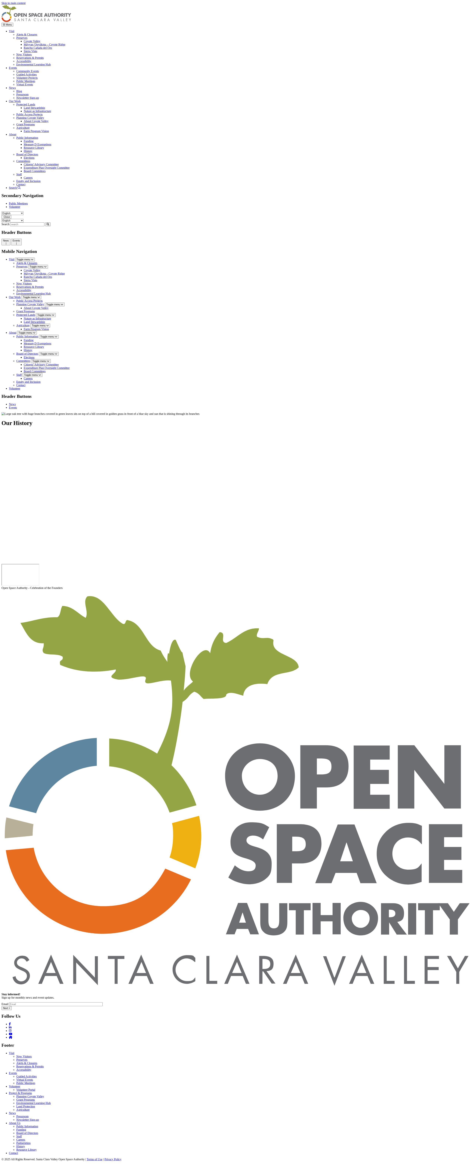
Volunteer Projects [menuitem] (27, 77)
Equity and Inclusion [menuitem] (28, 181)
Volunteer (14, 206)
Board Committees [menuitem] (35, 171)
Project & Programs (20, 1093)
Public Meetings (18, 203)
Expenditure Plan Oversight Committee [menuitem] (47, 167)
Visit (11, 259)
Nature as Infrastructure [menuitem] (37, 111)
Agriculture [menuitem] (23, 127)
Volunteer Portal (25, 1089)
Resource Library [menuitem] (34, 147)
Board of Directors (27, 353)
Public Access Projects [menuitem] (29, 114)
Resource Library (34, 346)
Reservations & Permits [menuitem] (30, 57)
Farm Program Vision (36, 329)
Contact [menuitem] (20, 184)
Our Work (15, 297)
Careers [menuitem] (28, 177)
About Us (14, 1123)
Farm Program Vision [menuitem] (36, 131)
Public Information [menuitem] (27, 137)
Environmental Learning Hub (33, 293)
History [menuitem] (28, 151)
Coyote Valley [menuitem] (32, 41)
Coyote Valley (32, 270)
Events (13, 407)
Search (5, 224)
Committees (23, 360)
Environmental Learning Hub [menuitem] (33, 64)
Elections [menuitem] (29, 157)
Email (4, 1004)
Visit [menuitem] (11, 31)
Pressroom (22, 1116)
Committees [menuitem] (23, 161)
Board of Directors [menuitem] (27, 154)
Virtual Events (24, 1079)
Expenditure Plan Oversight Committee (47, 367)
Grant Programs (25, 311)
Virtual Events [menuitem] (24, 84)
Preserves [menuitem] (21, 37)
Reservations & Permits (30, 286)
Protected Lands (25, 314)
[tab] (5, 242)
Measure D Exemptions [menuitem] (37, 144)
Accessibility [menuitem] (23, 61)
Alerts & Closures (26, 263)
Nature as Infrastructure (37, 318)
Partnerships (23, 1143)
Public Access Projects (29, 300)
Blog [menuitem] (19, 91)
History (28, 350)
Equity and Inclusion (28, 381)
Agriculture (23, 325)
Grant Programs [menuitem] (25, 124)
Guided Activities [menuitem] (26, 74)
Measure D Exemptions (37, 343)
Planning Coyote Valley (30, 304)
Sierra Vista (30, 280)
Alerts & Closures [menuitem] (26, 34)
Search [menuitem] (13, 187)
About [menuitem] (12, 134)
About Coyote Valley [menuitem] (36, 121)
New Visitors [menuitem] (24, 54)
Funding (29, 340)
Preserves (21, 266)
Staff (19, 374)
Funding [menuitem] (29, 141)
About (12, 332)
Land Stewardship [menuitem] (34, 107)
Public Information (27, 336)
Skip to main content (13, 3)
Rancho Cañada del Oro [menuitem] (38, 47)
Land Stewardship (34, 321)
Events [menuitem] (13, 67)
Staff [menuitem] (19, 174)
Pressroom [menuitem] (22, 94)
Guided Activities (26, 1076)
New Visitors (24, 283)
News (12, 404)
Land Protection (25, 1106)
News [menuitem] (12, 87)
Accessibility (23, 290)
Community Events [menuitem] (27, 71)
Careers (28, 378)
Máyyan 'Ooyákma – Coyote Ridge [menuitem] (44, 44)
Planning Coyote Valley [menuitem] (30, 117)
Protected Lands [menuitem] (25, 104)
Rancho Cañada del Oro (38, 276)
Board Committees (35, 371)
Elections (29, 357)
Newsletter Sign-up (27, 1119)
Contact (20, 385)
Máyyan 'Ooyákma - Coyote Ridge (44, 273)
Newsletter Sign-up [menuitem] (27, 97)
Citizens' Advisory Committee (41, 364)
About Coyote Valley (36, 308)
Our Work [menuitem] (15, 101)
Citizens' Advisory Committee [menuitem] (41, 164)
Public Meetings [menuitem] (25, 81)
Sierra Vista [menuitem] (30, 51)
